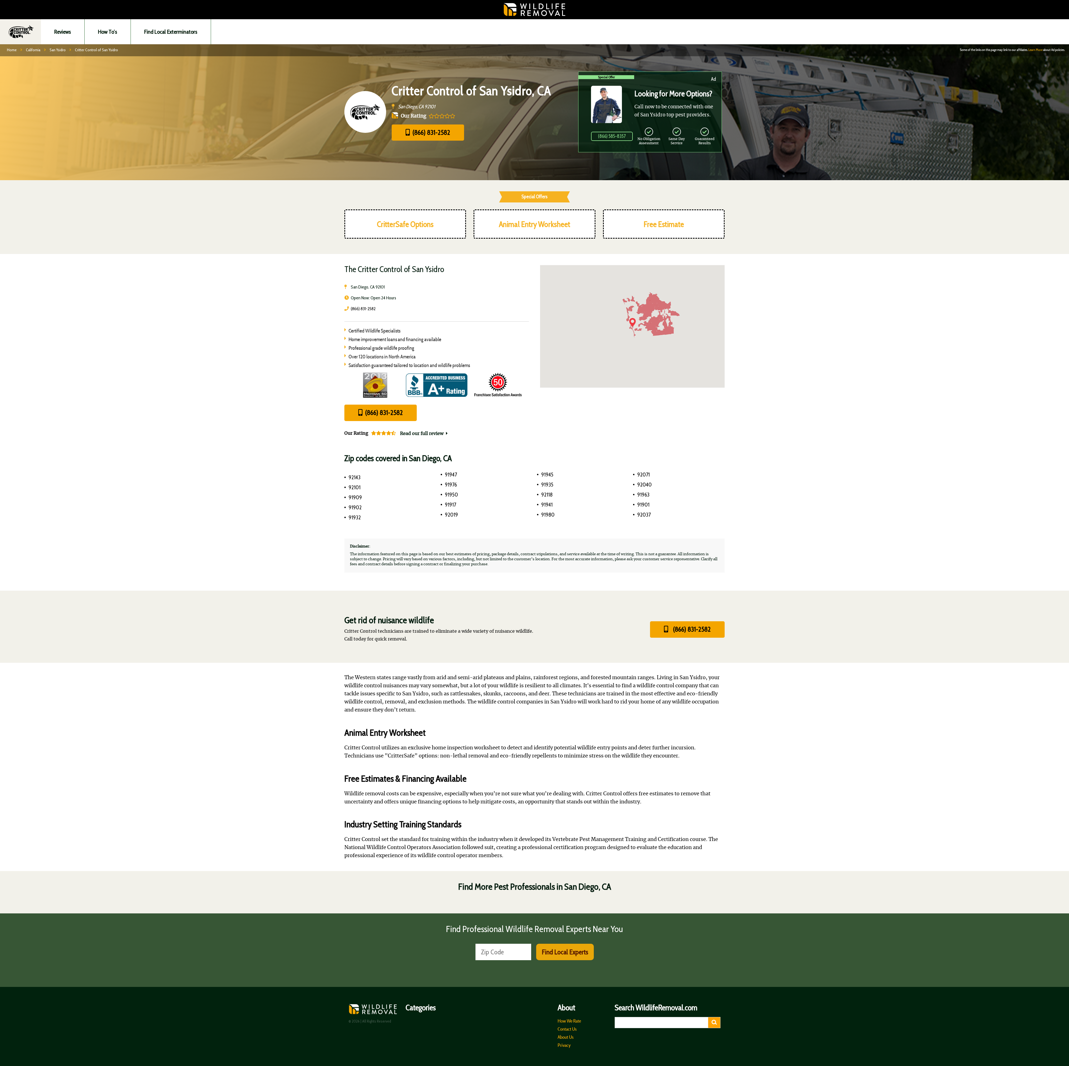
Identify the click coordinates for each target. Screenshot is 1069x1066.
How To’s (107, 31)
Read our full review (422, 433)
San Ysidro (58, 49)
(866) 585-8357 (612, 136)
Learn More (1035, 50)
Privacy (564, 1045)
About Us (565, 1037)
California (33, 49)
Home (12, 49)
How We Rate (569, 1021)
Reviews (62, 31)
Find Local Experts (565, 952)
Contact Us (567, 1029)
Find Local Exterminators (170, 31)
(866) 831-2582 (430, 132)
